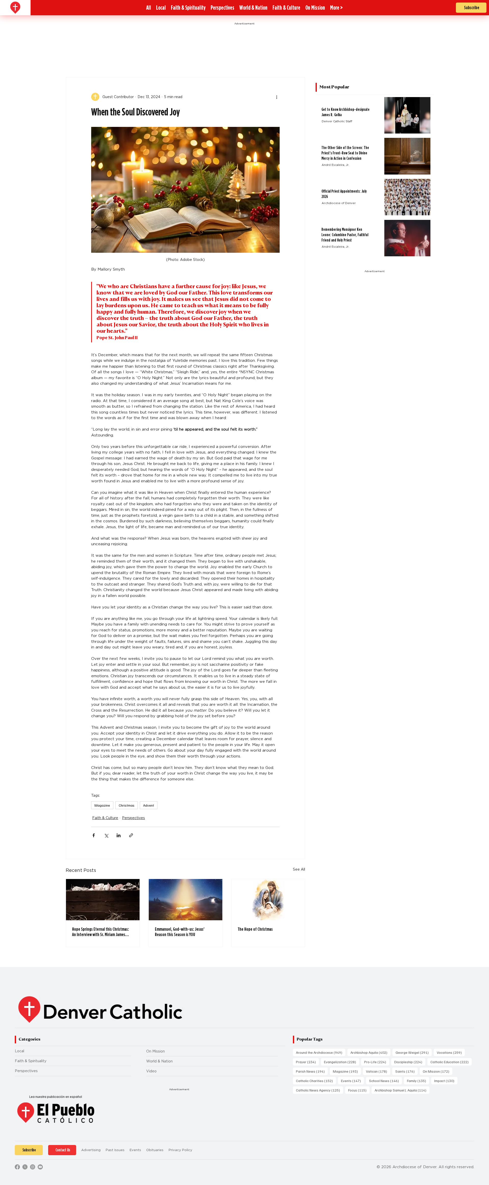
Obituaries (155, 1150)
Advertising (91, 1150)
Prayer (307, 1061)
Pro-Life (376, 1061)
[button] (336, 7)
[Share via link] (131, 835)
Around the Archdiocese (320, 1052)
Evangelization (341, 1061)
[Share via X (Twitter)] (106, 835)
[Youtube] (40, 1166)
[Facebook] (17, 1166)
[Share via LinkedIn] (118, 835)
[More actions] (277, 97)
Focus (359, 1090)
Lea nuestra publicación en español (55, 1097)
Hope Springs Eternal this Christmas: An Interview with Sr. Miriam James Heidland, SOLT (100, 931)
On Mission (155, 1051)
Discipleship (409, 1061)
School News (385, 1080)
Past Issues (115, 1150)
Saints (406, 1071)
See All (299, 869)
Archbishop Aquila (370, 1052)
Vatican (378, 1071)
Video (151, 1071)
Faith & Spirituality (30, 1061)
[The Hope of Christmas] (268, 899)
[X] (25, 1166)
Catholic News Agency (319, 1090)
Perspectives (133, 818)
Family (418, 1080)
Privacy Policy (180, 1150)
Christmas (126, 805)
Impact (445, 1080)
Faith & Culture (105, 818)
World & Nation (159, 1061)
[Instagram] (32, 1166)
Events (352, 1080)
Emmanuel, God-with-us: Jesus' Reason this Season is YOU (180, 931)
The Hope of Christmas (255, 929)
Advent (148, 805)
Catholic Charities (316, 1080)
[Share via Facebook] (93, 835)
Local (19, 1051)
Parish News (312, 1071)
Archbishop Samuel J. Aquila (402, 1090)
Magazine (102, 805)
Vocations (451, 1052)
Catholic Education (451, 1061)
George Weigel (414, 1052)
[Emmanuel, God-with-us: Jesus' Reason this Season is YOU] (185, 899)
